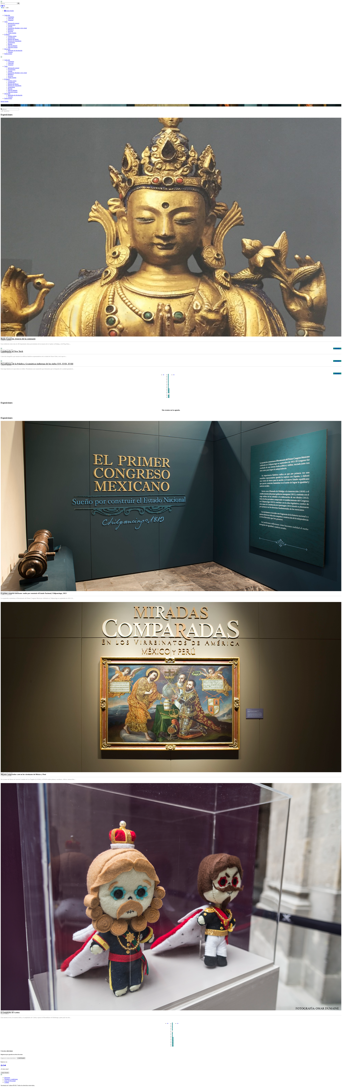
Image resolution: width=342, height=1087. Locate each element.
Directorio (7, 1077)
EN (7, 7)
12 (168, 392)
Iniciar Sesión (10, 10)
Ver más (337, 348)
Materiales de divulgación (15, 50)
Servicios (10, 31)
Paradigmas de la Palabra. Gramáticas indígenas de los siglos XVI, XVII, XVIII (37, 364)
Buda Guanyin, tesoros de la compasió (18, 339)
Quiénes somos (12, 36)
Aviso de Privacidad (10, 1081)
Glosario (10, 52)
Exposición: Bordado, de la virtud (17, 28)
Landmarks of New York (12, 351)
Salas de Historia (12, 45)
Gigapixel (10, 20)
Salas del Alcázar (12, 47)
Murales (10, 44)
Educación (7, 49)
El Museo (7, 34)
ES (3, 7)
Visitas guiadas (12, 33)
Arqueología (11, 42)
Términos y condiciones (11, 1079)
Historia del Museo (13, 39)
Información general (13, 23)
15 (168, 397)
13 (168, 394)
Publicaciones (8, 53)
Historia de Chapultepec (14, 41)
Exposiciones (11, 25)
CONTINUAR (21, 1058)
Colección (7, 15)
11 (168, 391)
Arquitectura (11, 37)
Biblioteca (11, 29)
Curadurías (11, 17)
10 (168, 389)
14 (168, 395)
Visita (5, 21)
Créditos (6, 1082)
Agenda (10, 26)
